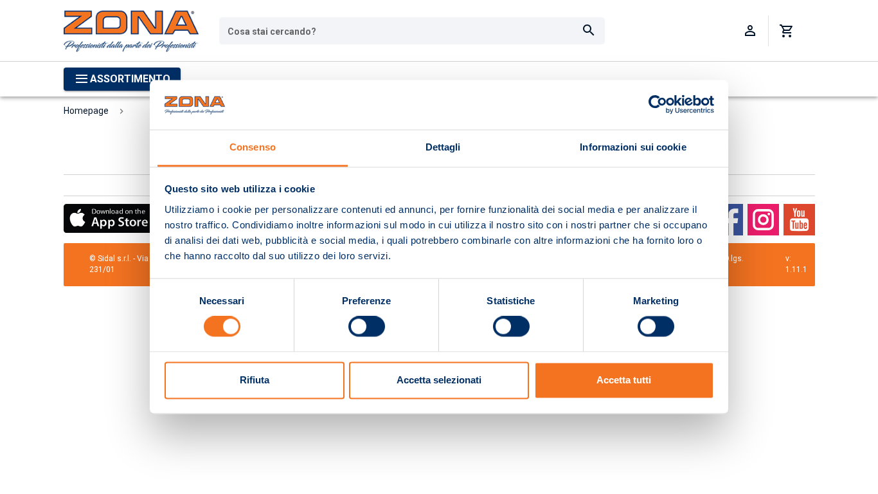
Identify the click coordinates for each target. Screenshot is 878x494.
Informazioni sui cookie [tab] (633, 147)
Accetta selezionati (439, 379)
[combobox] (412, 31)
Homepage (86, 110)
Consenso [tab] (252, 147)
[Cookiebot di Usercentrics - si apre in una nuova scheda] (658, 104)
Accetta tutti (623, 379)
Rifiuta (254, 379)
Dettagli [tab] (443, 147)
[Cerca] (588, 31)
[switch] (366, 326)
